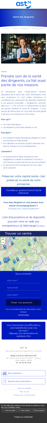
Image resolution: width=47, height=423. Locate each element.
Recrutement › (15, 373)
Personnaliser (39, 410)
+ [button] (3, 239)
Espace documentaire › (20, 381)
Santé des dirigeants (38, 28)
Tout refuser (25, 410)
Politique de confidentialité (24, 395)
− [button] (3, 242)
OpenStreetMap (35, 270)
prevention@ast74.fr (31, 209)
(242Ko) (23, 221)
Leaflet (27, 270)
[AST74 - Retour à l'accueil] (23, 4)
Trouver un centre (18, 233)
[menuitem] (24, 388)
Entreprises (25, 28)
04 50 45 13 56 (25, 363)
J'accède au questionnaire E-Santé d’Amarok (23, 191)
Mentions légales (24, 388)
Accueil (15, 28)
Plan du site (24, 392)
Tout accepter (10, 410)
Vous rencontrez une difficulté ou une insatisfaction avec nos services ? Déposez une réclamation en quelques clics (23, 330)
